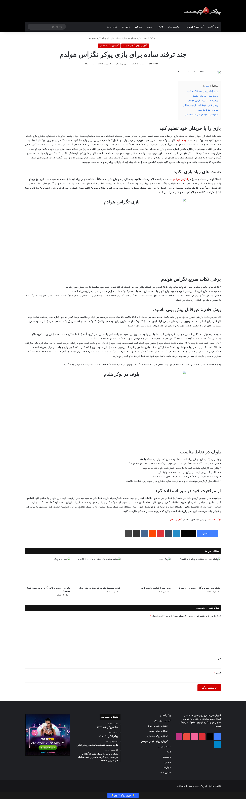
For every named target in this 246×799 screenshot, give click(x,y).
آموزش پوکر (176, 520)
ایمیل (217, 672)
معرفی (138, 26)
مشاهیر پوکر (174, 26)
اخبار (160, 26)
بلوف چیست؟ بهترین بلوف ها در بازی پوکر (99, 587)
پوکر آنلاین (213, 26)
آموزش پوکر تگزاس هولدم (135, 45)
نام (219, 658)
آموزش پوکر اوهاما (158, 731)
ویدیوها (150, 26)
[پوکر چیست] (202, 11)
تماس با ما (112, 26)
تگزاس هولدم (180, 179)
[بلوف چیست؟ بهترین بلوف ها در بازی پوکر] (97, 571)
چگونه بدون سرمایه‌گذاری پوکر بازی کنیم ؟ (200, 587)
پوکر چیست (214, 520)
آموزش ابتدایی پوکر (157, 726)
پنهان (206, 86)
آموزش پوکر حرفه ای (140, 38)
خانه (153, 38)
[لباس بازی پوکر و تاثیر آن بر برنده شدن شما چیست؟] (47, 571)
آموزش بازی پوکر (194, 26)
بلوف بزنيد (182, 140)
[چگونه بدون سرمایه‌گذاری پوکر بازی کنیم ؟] (198, 571)
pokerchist (154, 64)
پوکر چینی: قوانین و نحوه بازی (156, 587)
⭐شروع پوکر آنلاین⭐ (123, 795)
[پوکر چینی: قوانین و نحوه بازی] (148, 571)
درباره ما (126, 26)
